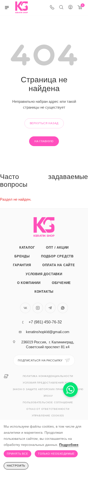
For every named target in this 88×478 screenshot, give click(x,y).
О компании (29, 283)
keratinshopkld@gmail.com (47, 332)
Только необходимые (56, 453)
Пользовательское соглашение (48, 402)
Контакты (44, 291)
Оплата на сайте (58, 265)
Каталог (27, 247)
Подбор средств (57, 256)
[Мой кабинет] (70, 8)
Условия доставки (44, 274)
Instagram (38, 308)
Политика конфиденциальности (48, 376)
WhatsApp (62, 308)
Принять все (17, 453)
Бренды (22, 256)
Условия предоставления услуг (48, 382)
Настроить (16, 465)
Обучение (61, 283)
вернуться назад (44, 123)
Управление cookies (48, 415)
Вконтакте (25, 308)
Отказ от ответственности (47, 409)
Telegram (50, 308)
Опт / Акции (57, 247)
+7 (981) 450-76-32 (45, 322)
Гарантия (22, 265)
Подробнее (68, 445)
